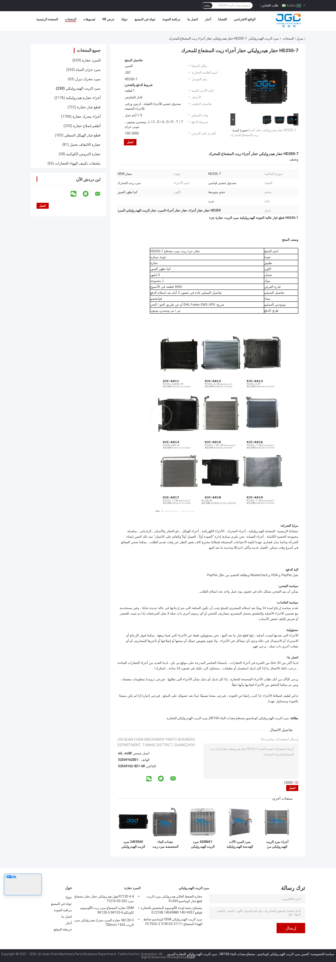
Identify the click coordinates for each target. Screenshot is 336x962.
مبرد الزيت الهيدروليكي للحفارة (187, 718)
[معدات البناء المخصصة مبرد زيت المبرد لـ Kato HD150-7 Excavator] (165, 821)
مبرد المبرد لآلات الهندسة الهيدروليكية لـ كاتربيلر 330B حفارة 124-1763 (240, 844)
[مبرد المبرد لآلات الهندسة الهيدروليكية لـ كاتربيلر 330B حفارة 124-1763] (240, 821)
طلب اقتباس (270, 5)
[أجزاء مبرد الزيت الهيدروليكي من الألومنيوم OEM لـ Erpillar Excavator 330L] (277, 821)
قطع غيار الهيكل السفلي (82, 135)
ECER (191, 957)
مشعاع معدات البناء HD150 (227, 718)
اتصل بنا (192, 19)
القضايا (222, 19)
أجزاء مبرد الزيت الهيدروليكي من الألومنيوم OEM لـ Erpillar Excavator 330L (277, 844)
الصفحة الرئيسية (47, 19)
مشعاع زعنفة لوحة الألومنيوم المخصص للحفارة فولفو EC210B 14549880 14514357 (171, 910)
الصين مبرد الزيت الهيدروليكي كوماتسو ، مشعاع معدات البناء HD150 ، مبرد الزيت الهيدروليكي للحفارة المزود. (237, 954)
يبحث (207, 5)
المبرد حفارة (91, 60)
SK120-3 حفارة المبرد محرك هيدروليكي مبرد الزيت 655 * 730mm (104, 922)
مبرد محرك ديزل (88, 79)
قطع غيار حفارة (89, 107)
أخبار (208, 19)
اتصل (130, 142)
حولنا (124, 19)
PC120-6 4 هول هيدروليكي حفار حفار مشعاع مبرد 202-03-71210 (104, 899)
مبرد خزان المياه (88, 69)
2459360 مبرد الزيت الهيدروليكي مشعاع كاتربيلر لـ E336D (133, 844)
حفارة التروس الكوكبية (83, 154)
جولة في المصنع (145, 19)
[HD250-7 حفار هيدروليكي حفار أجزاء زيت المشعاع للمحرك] (266, 85)
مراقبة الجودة (172, 19)
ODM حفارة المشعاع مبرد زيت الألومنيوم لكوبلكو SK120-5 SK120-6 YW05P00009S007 (107, 911)
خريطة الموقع (63, 929)
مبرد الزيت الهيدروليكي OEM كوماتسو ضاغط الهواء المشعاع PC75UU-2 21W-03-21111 (172, 921)
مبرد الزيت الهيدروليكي (263, 38)
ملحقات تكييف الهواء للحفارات (78, 163)
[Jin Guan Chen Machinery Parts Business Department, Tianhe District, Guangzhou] (288, 20)
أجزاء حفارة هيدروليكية (83, 98)
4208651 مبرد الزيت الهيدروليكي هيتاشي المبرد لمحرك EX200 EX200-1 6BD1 (203, 844)
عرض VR (108, 19)
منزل (299, 38)
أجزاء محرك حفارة (86, 116)
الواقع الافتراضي (245, 19)
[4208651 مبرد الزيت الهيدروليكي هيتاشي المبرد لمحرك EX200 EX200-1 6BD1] (203, 821)
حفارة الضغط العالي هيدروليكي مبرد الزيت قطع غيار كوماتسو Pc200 (174, 899)
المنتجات (70, 19)
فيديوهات (89, 19)
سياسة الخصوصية (322, 954)
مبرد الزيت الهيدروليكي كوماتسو (268, 718)
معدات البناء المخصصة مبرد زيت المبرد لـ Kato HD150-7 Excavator (165, 844)
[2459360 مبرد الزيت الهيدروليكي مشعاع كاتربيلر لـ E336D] (133, 821)
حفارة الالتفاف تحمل (85, 144)
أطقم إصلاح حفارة (87, 126)
